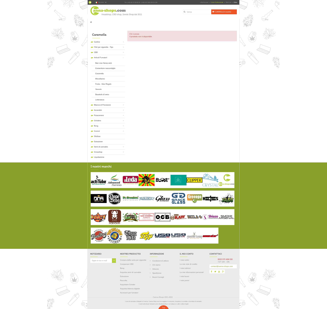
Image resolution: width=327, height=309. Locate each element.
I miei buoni (184, 276)
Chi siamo (156, 265)
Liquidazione (99, 157)
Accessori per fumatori (129, 293)
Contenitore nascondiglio (105, 68)
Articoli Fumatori (100, 58)
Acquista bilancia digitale (130, 289)
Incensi (97, 131)
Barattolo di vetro (102, 94)
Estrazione (98, 141)
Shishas (97, 136)
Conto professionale (217, 2)
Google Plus (223, 271)
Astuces (155, 269)
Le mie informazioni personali (191, 272)
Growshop (98, 152)
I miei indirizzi (185, 268)
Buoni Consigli (158, 277)
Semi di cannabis (101, 147)
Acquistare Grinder (127, 284)
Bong (96, 126)
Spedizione (156, 273)
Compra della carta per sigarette (133, 260)
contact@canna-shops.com (222, 266)
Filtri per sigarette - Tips (103, 47)
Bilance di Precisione (102, 105)
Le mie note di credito (188, 264)
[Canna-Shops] (108, 10)
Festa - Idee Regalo (103, 84)
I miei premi (184, 280)
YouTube (219, 271)
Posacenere (99, 115)
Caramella (99, 73)
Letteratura (99, 100)
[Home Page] (91, 22)
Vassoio (98, 89)
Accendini (98, 110)
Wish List (228, 2)
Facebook (211, 271)
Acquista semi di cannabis (130, 272)
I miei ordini (184, 260)
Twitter (215, 271)
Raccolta (123, 280)
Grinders (97, 121)
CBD (96, 52)
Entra (235, 2)
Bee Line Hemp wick (103, 63)
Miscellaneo (100, 79)
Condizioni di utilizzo (160, 261)
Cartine (97, 42)
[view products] (99, 180)
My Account (204, 2)
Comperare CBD (126, 264)
